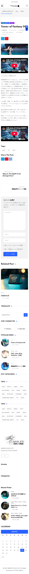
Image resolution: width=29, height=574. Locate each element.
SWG (16, 351)
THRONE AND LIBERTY (8, 397)
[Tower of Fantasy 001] (5, 342)
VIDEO (13, 150)
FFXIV (12, 363)
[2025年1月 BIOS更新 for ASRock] (5, 495)
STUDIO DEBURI (18, 570)
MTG (13, 390)
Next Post (22, 187)
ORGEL (3, 150)
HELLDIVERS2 (5, 390)
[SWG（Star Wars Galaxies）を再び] (5, 354)
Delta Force (14, 501)
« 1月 (2, 557)
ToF (8, 150)
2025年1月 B (5, 296)
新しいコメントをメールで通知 (14, 245)
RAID (3, 394)
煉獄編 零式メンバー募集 (19, 189)
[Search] (27, 6)
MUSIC (18, 390)
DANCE (16, 386)
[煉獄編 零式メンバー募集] (5, 366)
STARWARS (18, 394)
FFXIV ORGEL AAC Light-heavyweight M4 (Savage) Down (19, 517)
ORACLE (4, 30)
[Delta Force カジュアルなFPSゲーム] (5, 506)
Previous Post (8, 171)
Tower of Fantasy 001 (18, 342)
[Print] (10, 38)
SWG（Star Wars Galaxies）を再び (16, 354)
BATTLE (9, 386)
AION (3, 386)
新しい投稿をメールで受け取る (14, 249)
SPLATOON (10, 394)
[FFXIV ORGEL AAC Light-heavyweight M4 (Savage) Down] (5, 516)
